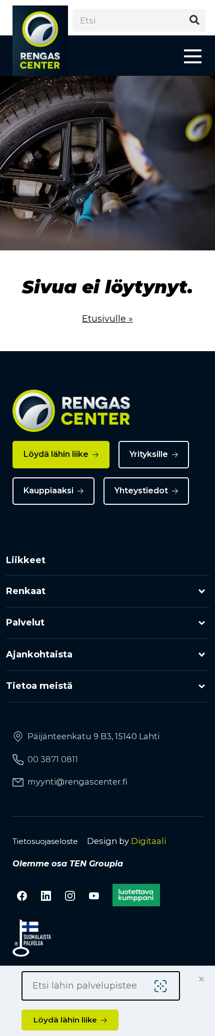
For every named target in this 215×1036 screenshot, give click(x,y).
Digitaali (148, 841)
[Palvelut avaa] (202, 623)
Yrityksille (149, 454)
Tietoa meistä (39, 685)
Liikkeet (26, 560)
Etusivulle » (107, 318)
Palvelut (25, 622)
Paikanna (163, 986)
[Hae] (194, 20)
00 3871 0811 (53, 759)
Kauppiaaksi (49, 490)
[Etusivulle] (40, 41)
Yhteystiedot (141, 490)
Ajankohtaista (39, 654)
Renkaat (26, 591)
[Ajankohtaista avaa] (202, 654)
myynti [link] (78, 782)
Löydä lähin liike (56, 454)
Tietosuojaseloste (45, 841)
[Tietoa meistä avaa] (202, 686)
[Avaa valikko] (193, 55)
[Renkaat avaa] (202, 591)
